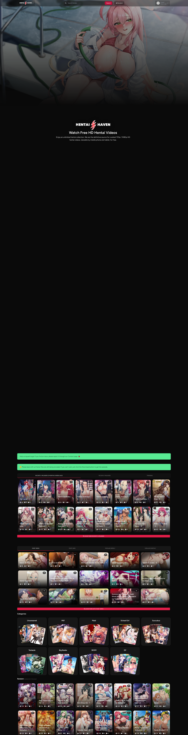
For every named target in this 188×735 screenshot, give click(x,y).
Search (108, 3)
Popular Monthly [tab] (150, 548)
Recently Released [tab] (105, 475)
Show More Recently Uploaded (94, 536)
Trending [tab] (150, 475)
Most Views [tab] (35, 548)
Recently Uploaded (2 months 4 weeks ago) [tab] (49, 475)
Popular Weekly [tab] (110, 548)
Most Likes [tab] (72, 548)
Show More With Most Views (94, 609)
